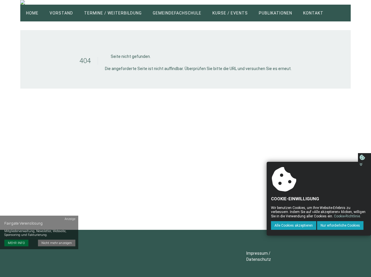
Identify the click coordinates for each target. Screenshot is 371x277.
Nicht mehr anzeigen (56, 243)
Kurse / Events (230, 13)
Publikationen (275, 13)
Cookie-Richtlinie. (347, 216)
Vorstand (61, 13)
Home (32, 13)
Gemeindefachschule (177, 13)
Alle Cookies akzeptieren (293, 225)
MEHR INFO (16, 243)
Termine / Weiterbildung (113, 13)
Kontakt (313, 13)
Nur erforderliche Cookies (340, 225)
